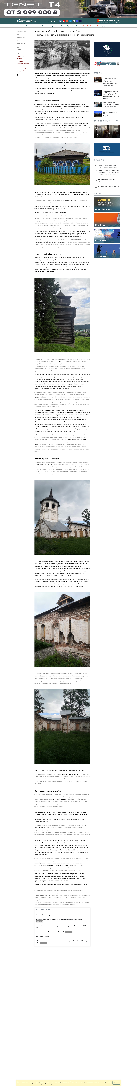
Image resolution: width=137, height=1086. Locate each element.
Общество (21, 37)
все (117, 121)
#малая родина (21, 61)
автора (19, 50)
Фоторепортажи (102, 121)
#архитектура (20, 56)
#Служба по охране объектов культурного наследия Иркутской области (23, 68)
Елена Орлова (21, 43)
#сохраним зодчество (23, 63)
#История (19, 58)
